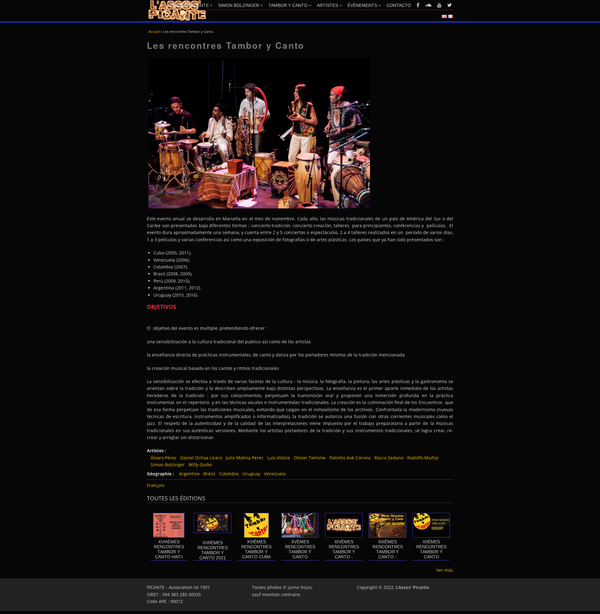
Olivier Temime (310, 458)
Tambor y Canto (288, 5)
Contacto (399, 5)
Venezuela (275, 474)
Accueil (154, 31)
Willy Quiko (200, 465)
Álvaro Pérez (164, 458)
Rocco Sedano (388, 458)
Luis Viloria (278, 458)
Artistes (327, 5)
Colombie (229, 474)
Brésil (209, 474)
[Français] (450, 16)
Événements (362, 5)
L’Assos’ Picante (189, 5)
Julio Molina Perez (244, 458)
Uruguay (251, 474)
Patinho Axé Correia (350, 458)
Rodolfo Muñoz (423, 458)
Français (155, 485)
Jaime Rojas (300, 587)
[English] (444, 16)
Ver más (444, 570)
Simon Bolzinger (238, 5)
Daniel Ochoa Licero (201, 458)
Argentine (189, 474)
